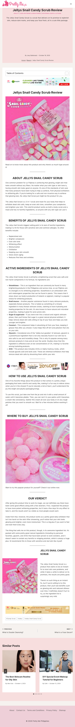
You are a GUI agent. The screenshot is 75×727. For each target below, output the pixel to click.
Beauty (16, 13)
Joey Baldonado (32, 55)
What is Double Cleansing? (12, 630)
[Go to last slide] (5, 671)
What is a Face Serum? (64, 630)
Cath (46, 683)
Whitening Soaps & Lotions (51, 13)
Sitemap (62, 710)
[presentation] (19, 661)
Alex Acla (10, 683)
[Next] (69, 671)
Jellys (20, 618)
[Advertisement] (37, 38)
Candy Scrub (10, 618)
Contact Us (20, 710)
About (11, 710)
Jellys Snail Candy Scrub (33, 618)
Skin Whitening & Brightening (30, 13)
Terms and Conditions (35, 710)
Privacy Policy (51, 710)
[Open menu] (71, 3)
